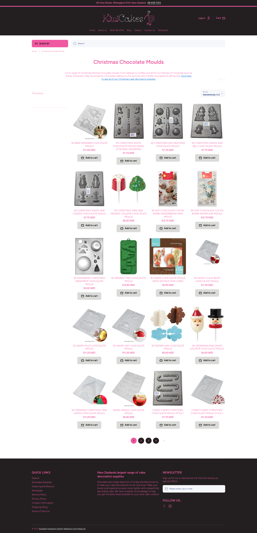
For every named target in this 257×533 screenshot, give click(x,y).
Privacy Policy (39, 498)
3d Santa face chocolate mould (89, 347)
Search (35, 478)
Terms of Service (41, 511)
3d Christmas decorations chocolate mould (168, 145)
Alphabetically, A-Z (211, 94)
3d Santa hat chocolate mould (128, 347)
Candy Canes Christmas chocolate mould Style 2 (207, 412)
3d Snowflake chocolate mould (167, 347)
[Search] (73, 43)
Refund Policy (39, 494)
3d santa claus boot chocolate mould (207, 280)
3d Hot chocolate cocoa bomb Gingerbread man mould (167, 213)
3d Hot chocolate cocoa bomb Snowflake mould (207, 212)
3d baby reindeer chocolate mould (89, 145)
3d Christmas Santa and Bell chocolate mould (207, 145)
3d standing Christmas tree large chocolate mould (89, 412)
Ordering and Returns (43, 486)
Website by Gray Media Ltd (74, 529)
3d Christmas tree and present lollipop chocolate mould (129, 213)
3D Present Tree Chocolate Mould (128, 280)
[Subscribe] (221, 489)
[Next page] (162, 441)
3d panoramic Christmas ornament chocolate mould (89, 281)
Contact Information (42, 502)
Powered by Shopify (55, 529)
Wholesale (37, 490)
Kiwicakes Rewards (42, 482)
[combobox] (148, 43)
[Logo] (128, 18)
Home (34, 51)
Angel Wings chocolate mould (128, 412)
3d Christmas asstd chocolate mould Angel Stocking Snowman (128, 146)
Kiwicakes (43, 529)
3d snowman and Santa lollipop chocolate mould (207, 347)
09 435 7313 (154, 2)
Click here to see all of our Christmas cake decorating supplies (146, 77)
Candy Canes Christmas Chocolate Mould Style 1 (168, 412)
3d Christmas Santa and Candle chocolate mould (89, 212)
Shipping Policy (40, 507)
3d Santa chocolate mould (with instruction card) (167, 280)
